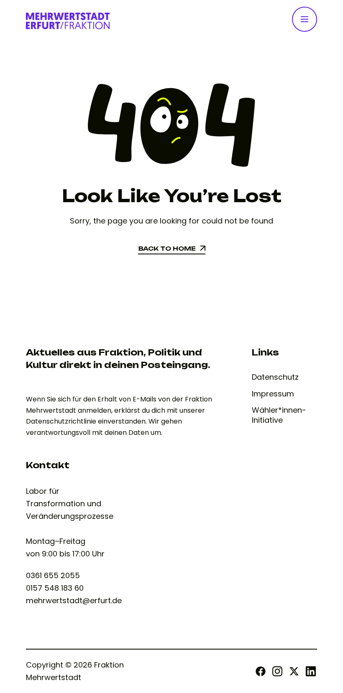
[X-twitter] (294, 671)
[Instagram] (277, 671)
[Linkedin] (311, 671)
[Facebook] (260, 671)
